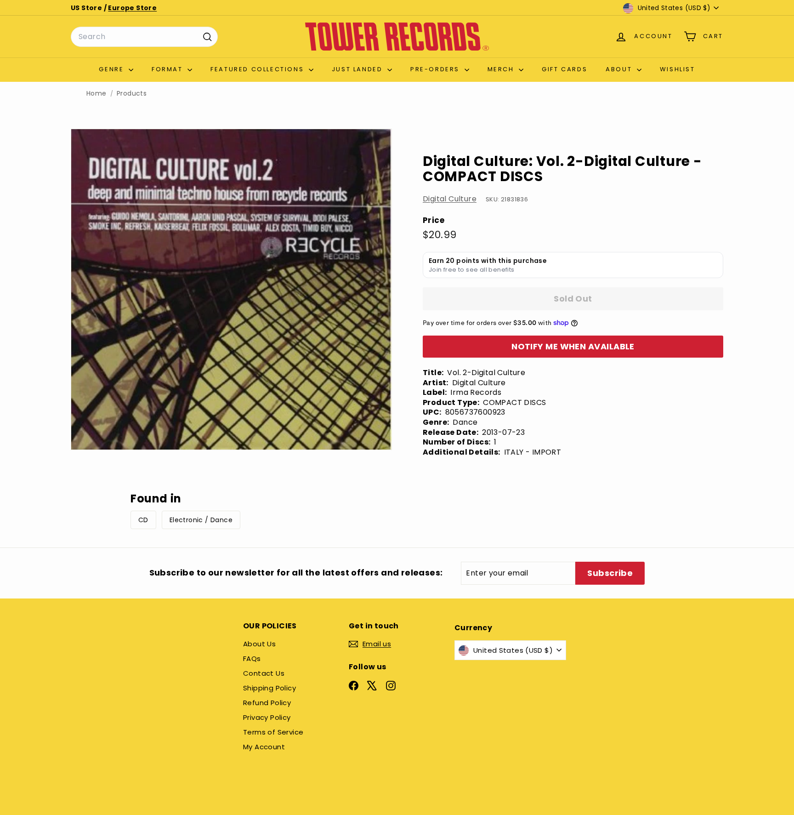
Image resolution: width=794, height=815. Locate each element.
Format (168, 69)
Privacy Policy (267, 717)
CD (143, 519)
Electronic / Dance (201, 519)
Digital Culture (449, 199)
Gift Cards (564, 69)
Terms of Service (273, 732)
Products (132, 93)
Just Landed (358, 69)
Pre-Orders (436, 69)
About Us (259, 644)
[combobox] (144, 37)
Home (96, 93)
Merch (502, 69)
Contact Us (263, 673)
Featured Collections (258, 69)
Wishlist (677, 69)
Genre (112, 69)
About (620, 69)
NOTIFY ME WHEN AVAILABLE (573, 346)
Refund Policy (267, 702)
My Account (264, 747)
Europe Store (132, 7)
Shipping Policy (269, 688)
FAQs (252, 658)
